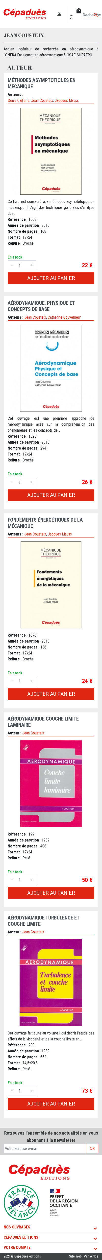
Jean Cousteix (42, 100)
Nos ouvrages (17, 1227)
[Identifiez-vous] (59, 8)
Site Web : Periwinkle (83, 1256)
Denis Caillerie (18, 100)
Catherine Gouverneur (64, 317)
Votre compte (17, 1247)
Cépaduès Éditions (21, 1237)
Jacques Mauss (67, 100)
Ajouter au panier (51, 278)
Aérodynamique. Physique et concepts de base (41, 306)
